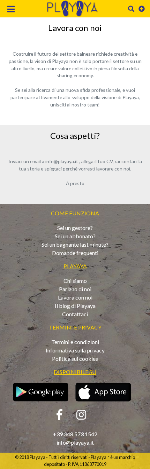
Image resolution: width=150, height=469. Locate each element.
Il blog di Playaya (75, 305)
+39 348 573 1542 (75, 434)
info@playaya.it (75, 442)
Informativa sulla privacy (75, 350)
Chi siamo (75, 280)
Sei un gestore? (75, 227)
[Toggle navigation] (11, 10)
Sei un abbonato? (75, 236)
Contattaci (75, 314)
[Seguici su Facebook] (59, 416)
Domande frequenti (75, 252)
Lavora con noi (75, 297)
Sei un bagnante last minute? (75, 244)
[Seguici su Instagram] (81, 416)
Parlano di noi (75, 289)
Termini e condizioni (75, 342)
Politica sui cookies (75, 358)
